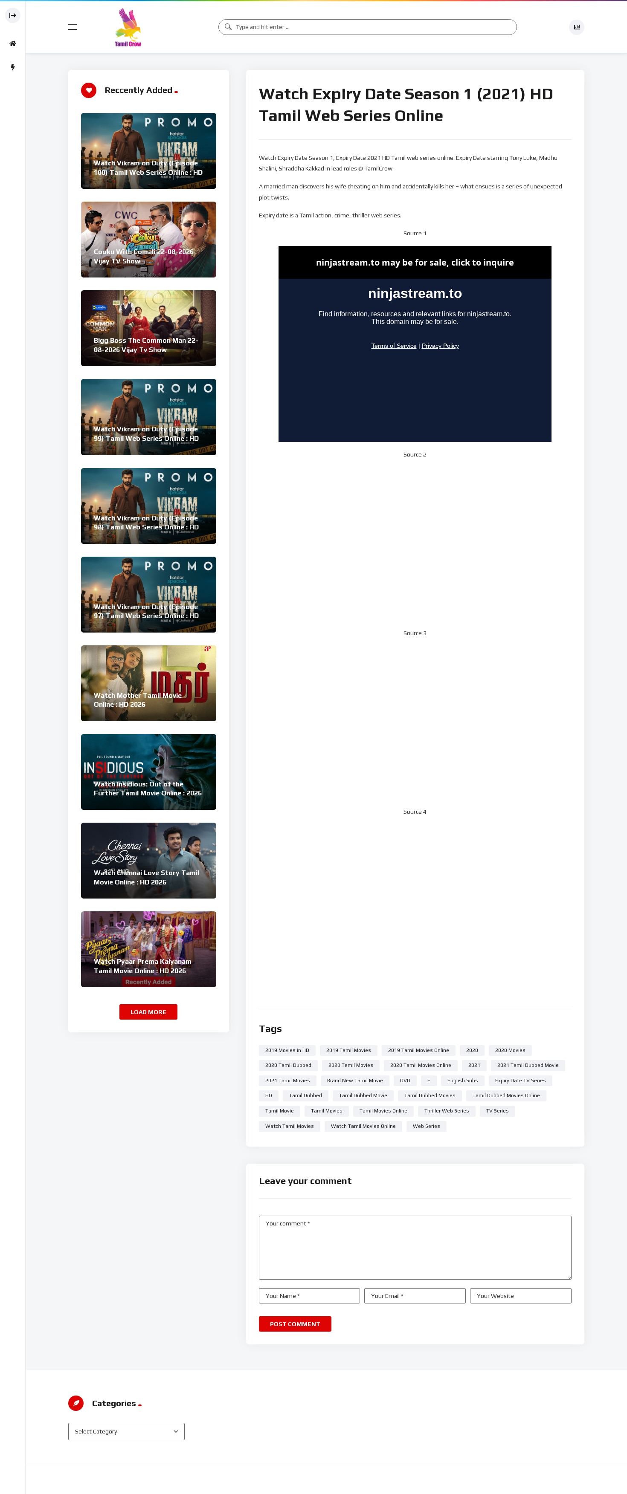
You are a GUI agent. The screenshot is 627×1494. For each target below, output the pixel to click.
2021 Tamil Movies (287, 1081)
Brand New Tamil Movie (355, 1081)
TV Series (497, 1111)
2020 (472, 1050)
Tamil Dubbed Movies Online (506, 1095)
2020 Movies (510, 1050)
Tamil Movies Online (383, 1111)
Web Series (426, 1126)
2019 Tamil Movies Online (418, 1050)
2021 (474, 1065)
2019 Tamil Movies (348, 1050)
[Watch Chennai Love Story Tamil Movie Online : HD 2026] (148, 861)
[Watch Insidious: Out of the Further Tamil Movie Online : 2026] (148, 772)
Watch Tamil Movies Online (363, 1126)
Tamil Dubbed (305, 1095)
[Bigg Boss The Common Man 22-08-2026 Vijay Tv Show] (148, 328)
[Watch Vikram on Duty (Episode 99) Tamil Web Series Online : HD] (148, 417)
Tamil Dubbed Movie (363, 1095)
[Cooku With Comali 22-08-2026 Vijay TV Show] (148, 239)
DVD (405, 1081)
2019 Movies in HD (287, 1050)
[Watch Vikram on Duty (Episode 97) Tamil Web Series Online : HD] (148, 595)
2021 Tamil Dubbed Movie (528, 1065)
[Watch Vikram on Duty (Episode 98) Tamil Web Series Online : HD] (148, 506)
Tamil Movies (327, 1111)
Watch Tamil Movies (289, 1126)
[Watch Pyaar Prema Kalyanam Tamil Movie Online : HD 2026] (148, 949)
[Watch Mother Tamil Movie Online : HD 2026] (148, 683)
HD (268, 1095)
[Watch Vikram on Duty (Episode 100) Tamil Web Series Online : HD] (148, 151)
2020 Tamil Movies (350, 1065)
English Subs (462, 1081)
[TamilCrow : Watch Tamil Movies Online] (128, 27)
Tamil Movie (279, 1111)
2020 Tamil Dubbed (288, 1065)
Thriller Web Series (446, 1111)
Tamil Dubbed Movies (430, 1095)
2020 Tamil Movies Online (420, 1065)
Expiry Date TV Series (520, 1081)
